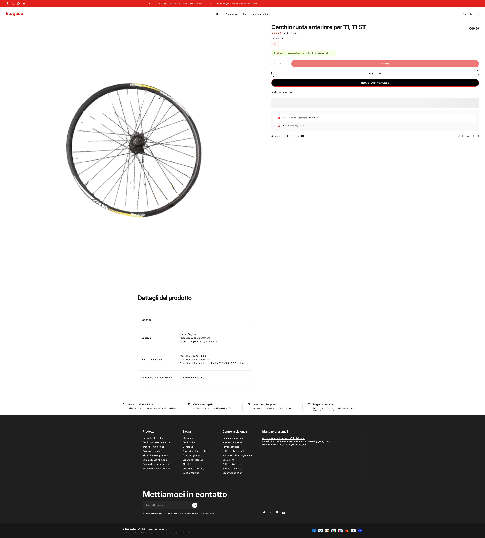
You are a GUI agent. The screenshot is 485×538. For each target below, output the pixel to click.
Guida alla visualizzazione (156, 464)
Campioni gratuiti (192, 455)
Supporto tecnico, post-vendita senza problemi (272, 408)
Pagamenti (299, 125)
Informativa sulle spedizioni (190, 533)
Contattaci (188, 446)
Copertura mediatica (193, 468)
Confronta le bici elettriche (156, 442)
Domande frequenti (233, 438)
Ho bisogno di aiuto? (470, 136)
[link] (283, 438)
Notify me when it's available (375, 83)
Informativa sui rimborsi (130, 533)
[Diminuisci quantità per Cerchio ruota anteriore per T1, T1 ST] (274, 63)
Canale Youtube (191, 473)
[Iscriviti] (194, 505)
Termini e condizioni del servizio (169, 533)
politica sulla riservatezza (236, 451)
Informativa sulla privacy (148, 533)
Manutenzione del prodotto (157, 468)
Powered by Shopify (162, 529)
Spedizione (302, 118)
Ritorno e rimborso (232, 468)
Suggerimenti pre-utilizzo (196, 451)
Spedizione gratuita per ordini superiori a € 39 (212, 408)
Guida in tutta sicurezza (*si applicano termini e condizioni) (152, 408)
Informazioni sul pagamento (237, 455)
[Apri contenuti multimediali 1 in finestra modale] (133, 148)
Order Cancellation (232, 473)
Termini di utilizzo (232, 446)
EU (275, 44)
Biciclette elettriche (153, 438)
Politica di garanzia (232, 464)
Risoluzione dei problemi (155, 455)
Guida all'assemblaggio (155, 460)
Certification (189, 442)
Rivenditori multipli (232, 442)
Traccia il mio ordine (153, 446)
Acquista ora (375, 73)
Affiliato (186, 464)
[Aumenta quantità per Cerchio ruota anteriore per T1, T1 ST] (286, 63)
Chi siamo (188, 438)
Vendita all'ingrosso (193, 460)
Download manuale (153, 451)
